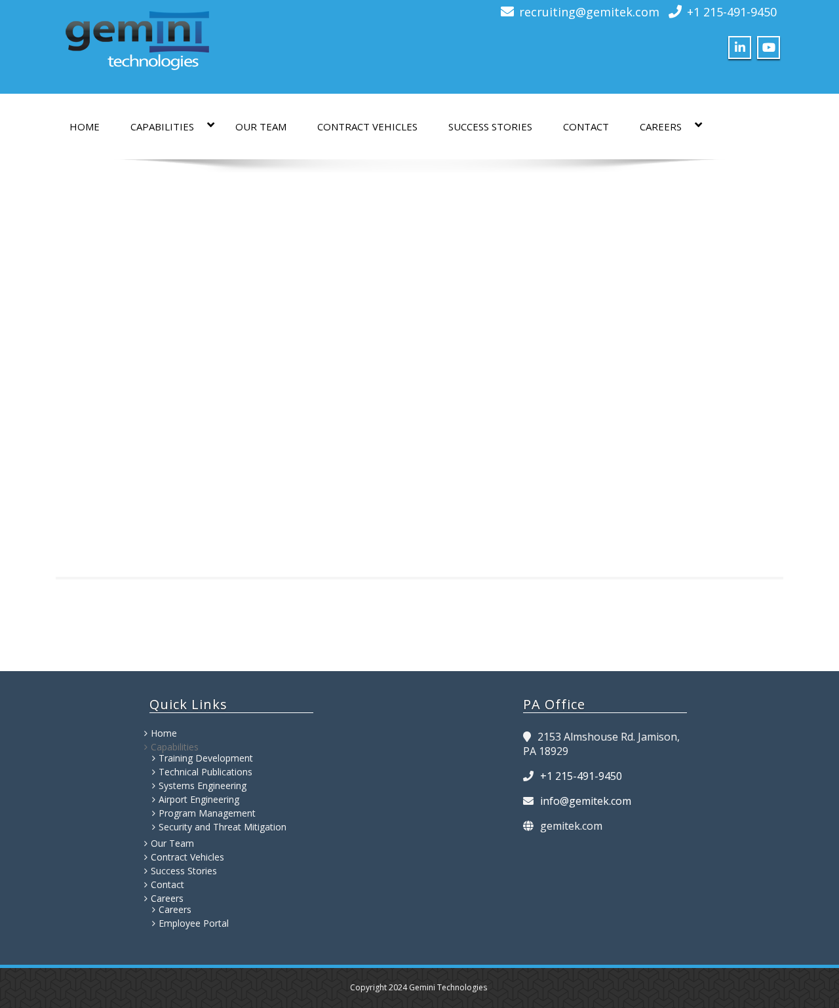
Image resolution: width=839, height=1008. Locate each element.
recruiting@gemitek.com (589, 12)
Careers (661, 126)
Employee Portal (194, 923)
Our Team (260, 126)
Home (84, 126)
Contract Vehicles (367, 126)
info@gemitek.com (585, 801)
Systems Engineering (202, 785)
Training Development (206, 758)
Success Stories (490, 126)
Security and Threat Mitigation (222, 827)
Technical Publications (205, 772)
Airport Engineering (199, 799)
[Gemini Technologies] (138, 37)
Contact (586, 126)
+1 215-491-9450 (732, 12)
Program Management (207, 813)
